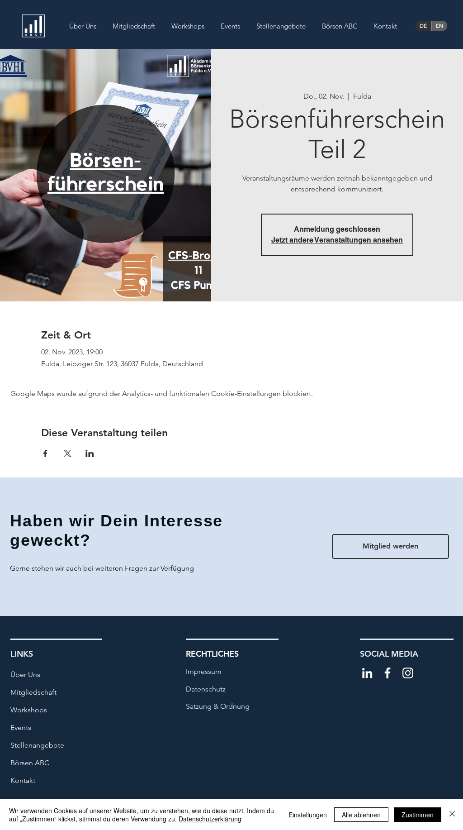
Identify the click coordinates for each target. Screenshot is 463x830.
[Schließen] (452, 814)
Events (20, 727)
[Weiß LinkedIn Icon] (367, 673)
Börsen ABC (29, 762)
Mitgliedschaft (33, 692)
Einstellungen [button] (307, 814)
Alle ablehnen (361, 814)
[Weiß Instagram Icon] (408, 673)
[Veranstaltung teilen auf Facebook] (45, 453)
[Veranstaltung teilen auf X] (67, 453)
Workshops (28, 710)
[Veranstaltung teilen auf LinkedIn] (89, 453)
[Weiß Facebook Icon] (387, 673)
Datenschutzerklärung (210, 818)
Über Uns (25, 674)
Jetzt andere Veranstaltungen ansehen (337, 240)
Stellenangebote (37, 745)
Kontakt (22, 780)
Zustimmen (418, 814)
